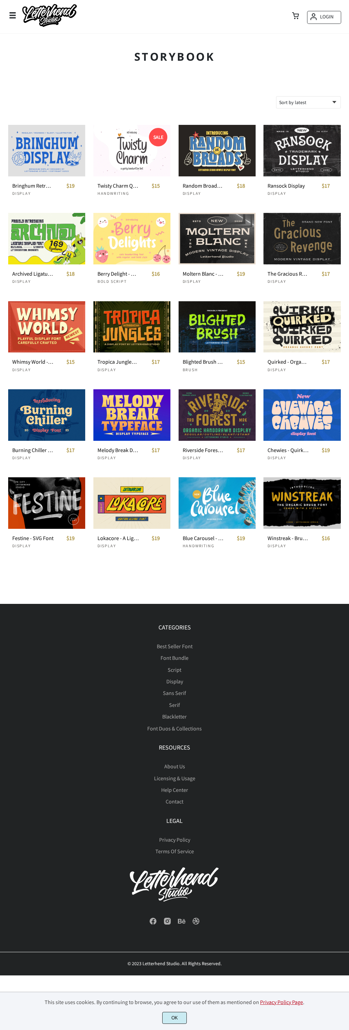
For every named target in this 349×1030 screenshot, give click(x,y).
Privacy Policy (174, 839)
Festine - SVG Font (33, 538)
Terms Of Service (174, 851)
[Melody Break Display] (131, 415)
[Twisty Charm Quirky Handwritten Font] (131, 150)
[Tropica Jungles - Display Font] (131, 327)
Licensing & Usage (174, 778)
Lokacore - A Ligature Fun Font (118, 538)
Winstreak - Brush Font (288, 538)
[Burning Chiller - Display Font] (46, 415)
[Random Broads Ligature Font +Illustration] (217, 150)
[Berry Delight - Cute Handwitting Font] (131, 238)
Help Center (174, 789)
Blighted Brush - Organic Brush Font (203, 362)
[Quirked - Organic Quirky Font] (301, 327)
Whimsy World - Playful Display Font (33, 362)
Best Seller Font (175, 646)
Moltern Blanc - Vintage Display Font (203, 274)
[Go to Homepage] (49, 26)
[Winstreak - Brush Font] (301, 503)
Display (21, 193)
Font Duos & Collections (174, 728)
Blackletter (174, 716)
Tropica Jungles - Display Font (118, 362)
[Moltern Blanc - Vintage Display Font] (217, 238)
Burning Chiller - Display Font (33, 450)
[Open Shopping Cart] (295, 16)
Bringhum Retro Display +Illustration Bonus (33, 186)
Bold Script (112, 281)
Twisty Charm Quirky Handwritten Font (118, 186)
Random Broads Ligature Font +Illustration (203, 186)
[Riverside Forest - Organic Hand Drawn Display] (217, 415)
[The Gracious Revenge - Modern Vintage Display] (301, 238)
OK (174, 1017)
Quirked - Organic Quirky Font (288, 362)
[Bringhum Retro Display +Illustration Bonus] (46, 150)
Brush (190, 369)
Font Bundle (174, 657)
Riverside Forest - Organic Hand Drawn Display (203, 450)
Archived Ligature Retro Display (33, 274)
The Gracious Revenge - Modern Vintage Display (288, 274)
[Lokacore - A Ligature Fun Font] (131, 503)
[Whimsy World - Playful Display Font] (46, 327)
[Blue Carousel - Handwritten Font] (217, 503)
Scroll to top (343, 648)
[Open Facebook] (153, 923)
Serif (174, 704)
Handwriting (113, 193)
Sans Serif (174, 693)
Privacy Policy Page (281, 1002)
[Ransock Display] (301, 150)
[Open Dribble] (196, 923)
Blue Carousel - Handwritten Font (203, 538)
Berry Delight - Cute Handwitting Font (118, 274)
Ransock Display (286, 186)
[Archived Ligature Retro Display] (46, 238)
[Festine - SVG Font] (46, 503)
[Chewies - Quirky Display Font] (301, 415)
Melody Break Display (118, 450)
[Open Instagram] (167, 923)
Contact (174, 801)
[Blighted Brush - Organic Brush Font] (217, 327)
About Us (174, 766)
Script (174, 669)
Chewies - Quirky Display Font (288, 450)
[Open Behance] (182, 923)
